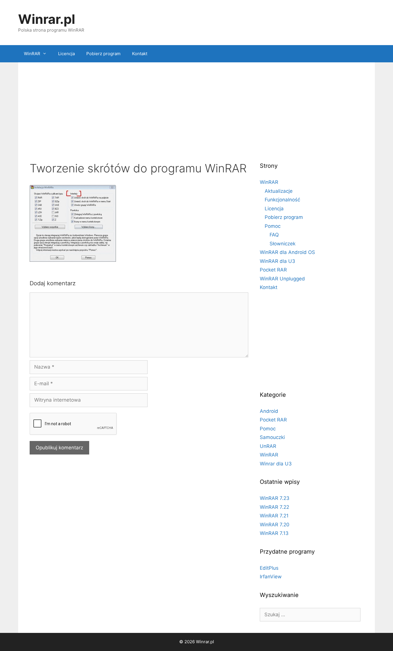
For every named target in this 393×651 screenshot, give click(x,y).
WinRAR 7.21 (274, 516)
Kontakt (139, 53)
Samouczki (272, 437)
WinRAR (32, 53)
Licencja (66, 53)
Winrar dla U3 (276, 464)
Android (269, 411)
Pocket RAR (273, 270)
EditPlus (269, 568)
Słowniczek (282, 243)
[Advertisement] (196, 114)
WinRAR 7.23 (274, 498)
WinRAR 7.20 (274, 524)
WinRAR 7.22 (274, 507)
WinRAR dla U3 (277, 261)
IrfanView (271, 576)
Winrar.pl (46, 19)
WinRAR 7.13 (274, 533)
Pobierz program (103, 53)
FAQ (274, 235)
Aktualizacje (279, 191)
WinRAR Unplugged (282, 279)
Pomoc (273, 226)
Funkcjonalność (282, 200)
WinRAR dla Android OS (287, 252)
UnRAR (268, 446)
